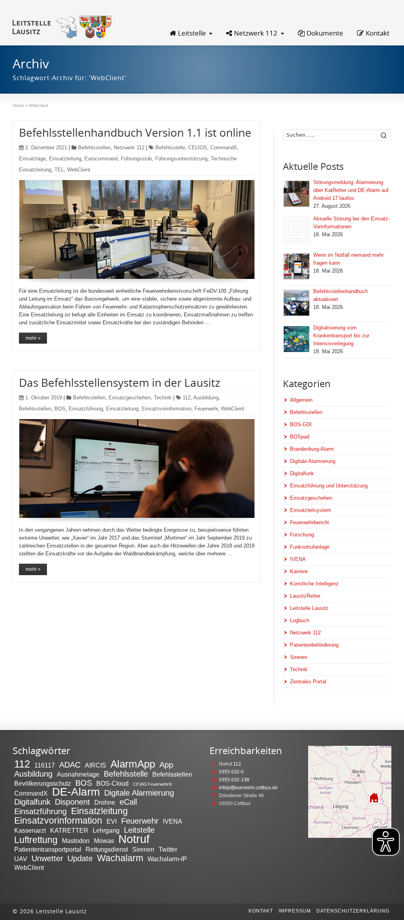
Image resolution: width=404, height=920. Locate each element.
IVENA (298, 559)
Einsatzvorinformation (166, 409)
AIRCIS (95, 765)
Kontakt (377, 33)
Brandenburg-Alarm (312, 449)
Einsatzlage (32, 159)
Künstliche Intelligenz (314, 584)
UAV (20, 858)
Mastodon (76, 840)
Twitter (168, 849)
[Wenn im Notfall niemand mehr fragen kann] (296, 266)
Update (80, 858)
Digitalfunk (302, 473)
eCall (128, 802)
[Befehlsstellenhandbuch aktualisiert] (296, 302)
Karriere (299, 571)
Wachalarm (120, 858)
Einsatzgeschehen (129, 398)
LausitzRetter (305, 596)
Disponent (72, 802)
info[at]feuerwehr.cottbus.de (248, 787)
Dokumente (325, 33)
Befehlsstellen (94, 148)
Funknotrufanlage (309, 547)
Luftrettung (36, 840)
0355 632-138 (234, 780)
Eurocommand (101, 159)
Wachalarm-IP (167, 858)
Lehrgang (106, 830)
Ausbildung (206, 398)
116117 (44, 765)
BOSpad (299, 437)
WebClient (78, 170)
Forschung (302, 535)
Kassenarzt (30, 830)
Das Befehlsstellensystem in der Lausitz (119, 382)
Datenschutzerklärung (352, 911)
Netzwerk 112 (255, 33)
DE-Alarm (76, 792)
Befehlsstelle (170, 148)
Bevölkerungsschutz (42, 783)
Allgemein (301, 400)
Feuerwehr (206, 409)
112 (187, 398)
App (166, 764)
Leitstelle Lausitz (309, 608)
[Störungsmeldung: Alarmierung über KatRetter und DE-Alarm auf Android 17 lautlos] (296, 193)
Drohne (104, 802)
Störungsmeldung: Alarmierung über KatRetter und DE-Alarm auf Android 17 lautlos (351, 190)
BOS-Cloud (112, 783)
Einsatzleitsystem (310, 510)
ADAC (69, 764)
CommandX (223, 148)
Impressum (295, 911)
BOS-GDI (301, 424)
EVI (112, 821)
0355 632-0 (231, 772)
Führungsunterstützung (181, 159)
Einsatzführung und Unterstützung (329, 486)
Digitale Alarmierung (312, 461)
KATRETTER (69, 830)
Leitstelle (192, 33)
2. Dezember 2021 (46, 148)
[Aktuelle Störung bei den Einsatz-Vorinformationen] (296, 230)
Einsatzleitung (65, 159)
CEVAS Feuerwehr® (152, 784)
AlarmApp (132, 763)
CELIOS (197, 148)
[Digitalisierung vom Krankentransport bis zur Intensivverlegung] (296, 339)
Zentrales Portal (308, 682)
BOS (59, 409)
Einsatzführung (86, 409)
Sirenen (298, 657)
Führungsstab (136, 159)
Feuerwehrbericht (309, 522)
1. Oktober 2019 (43, 398)
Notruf (134, 838)
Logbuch (299, 620)
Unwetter (47, 858)
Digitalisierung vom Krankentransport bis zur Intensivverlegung (341, 335)
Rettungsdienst (107, 849)
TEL (59, 170)
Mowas (104, 840)
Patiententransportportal (47, 849)
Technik (163, 398)
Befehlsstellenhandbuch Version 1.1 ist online (135, 132)
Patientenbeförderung (314, 645)
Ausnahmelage (78, 774)
